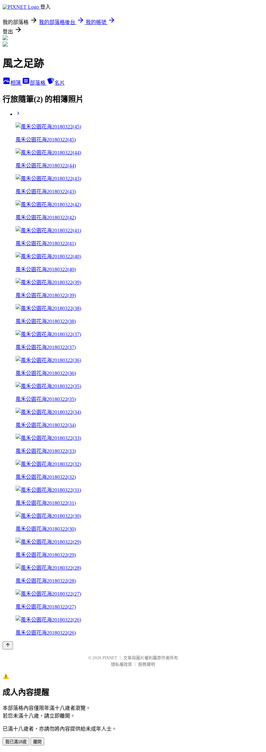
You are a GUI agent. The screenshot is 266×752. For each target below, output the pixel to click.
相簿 (16, 83)
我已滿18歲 (16, 741)
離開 (37, 741)
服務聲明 (146, 664)
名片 (59, 83)
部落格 (38, 83)
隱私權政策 (121, 664)
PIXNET (110, 657)
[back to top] (8, 645)
